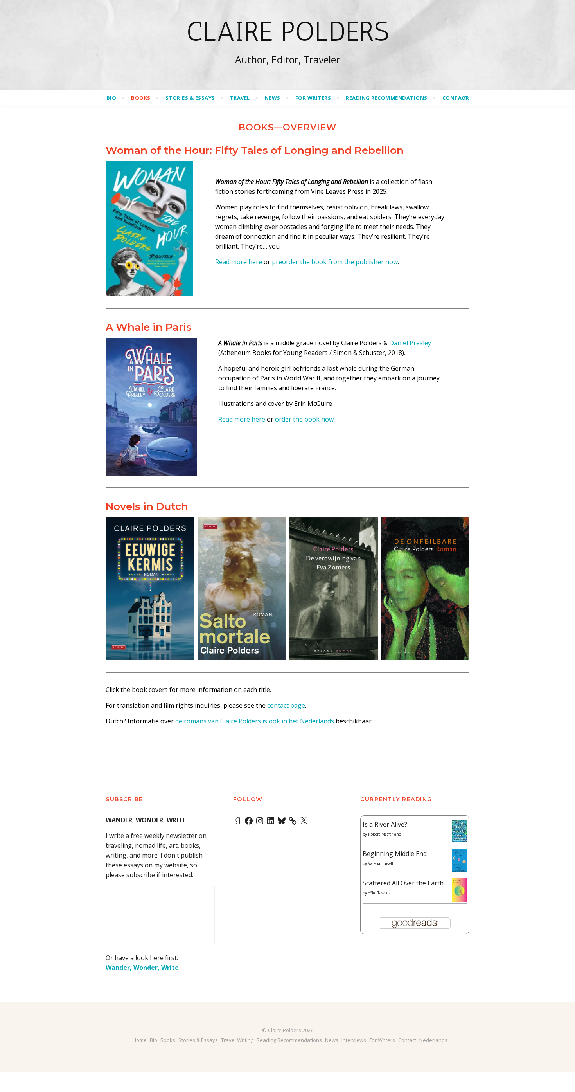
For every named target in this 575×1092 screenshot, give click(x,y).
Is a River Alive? (385, 824)
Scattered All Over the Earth (403, 883)
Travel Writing (237, 1039)
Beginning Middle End (395, 853)
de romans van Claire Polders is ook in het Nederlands (254, 721)
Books (141, 97)
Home (140, 1039)
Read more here (238, 262)
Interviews (353, 1039)
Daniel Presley (410, 343)
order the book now (304, 419)
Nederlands (433, 1039)
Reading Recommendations (387, 97)
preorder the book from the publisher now (335, 262)
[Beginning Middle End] (459, 860)
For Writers (313, 97)
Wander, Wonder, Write (142, 967)
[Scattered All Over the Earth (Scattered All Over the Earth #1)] (459, 890)
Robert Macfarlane (384, 834)
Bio (111, 97)
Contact (455, 97)
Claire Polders (287, 31)
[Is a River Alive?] (459, 831)
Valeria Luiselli (381, 863)
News (272, 97)
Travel (240, 97)
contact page (286, 705)
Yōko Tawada (379, 893)
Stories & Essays (190, 97)
